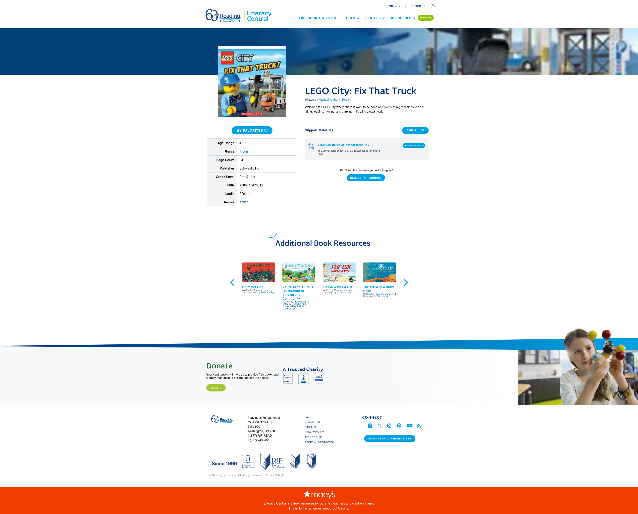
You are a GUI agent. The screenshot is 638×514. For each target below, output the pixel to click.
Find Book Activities (317, 18)
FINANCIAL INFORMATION (319, 442)
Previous (231, 282)
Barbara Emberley (262, 290)
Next (406, 282)
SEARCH (433, 5)
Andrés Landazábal (293, 307)
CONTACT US (313, 422)
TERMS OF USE (315, 437)
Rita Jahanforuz (382, 294)
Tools (349, 18)
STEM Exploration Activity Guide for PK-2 (344, 145)
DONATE (425, 17)
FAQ (307, 416)
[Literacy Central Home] (259, 10)
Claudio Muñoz (345, 292)
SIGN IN (395, 6)
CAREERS (310, 427)
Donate (216, 387)
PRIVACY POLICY (314, 432)
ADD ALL (414, 130)
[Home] (225, 10)
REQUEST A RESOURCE (365, 177)
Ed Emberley (267, 292)
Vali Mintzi (382, 296)
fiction (243, 151)
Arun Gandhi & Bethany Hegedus (295, 302)
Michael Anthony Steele (334, 99)
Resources (401, 18)
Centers (373, 18)
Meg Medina (340, 290)
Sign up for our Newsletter (389, 438)
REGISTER (418, 6)
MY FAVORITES (250, 130)
